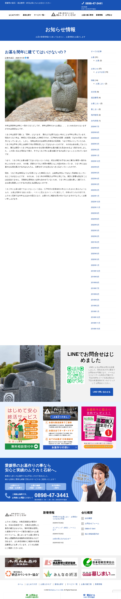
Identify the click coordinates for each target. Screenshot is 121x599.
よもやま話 (100, 72)
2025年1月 (95, 155)
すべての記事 (96, 51)
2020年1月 (95, 265)
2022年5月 (95, 224)
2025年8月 (95, 138)
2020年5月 (95, 253)
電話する (91, 595)
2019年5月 (95, 299)
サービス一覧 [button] (39, 15)
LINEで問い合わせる (101, 391)
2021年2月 (95, 242)
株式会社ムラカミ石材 (56, 590)
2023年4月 (95, 178)
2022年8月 (95, 219)
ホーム (20, 584)
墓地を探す (27, 15)
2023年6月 (95, 167)
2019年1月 (95, 311)
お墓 (93, 57)
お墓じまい (100, 83)
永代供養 (94, 120)
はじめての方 (31, 584)
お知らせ (94, 68)
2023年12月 (95, 161)
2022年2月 (95, 236)
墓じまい (94, 109)
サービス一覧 (72, 584)
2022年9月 (95, 213)
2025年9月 (95, 132)
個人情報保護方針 (92, 534)
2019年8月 (95, 282)
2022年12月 (95, 201)
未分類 (93, 91)
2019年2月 (95, 305)
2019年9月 (95, 276)
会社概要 (88, 518)
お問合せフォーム (92, 523)
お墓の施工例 (86, 584)
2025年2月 (95, 149)
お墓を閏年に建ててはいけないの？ (36, 52)
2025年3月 (95, 143)
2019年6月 (95, 294)
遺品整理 (94, 97)
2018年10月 (95, 328)
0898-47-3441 (94, 3)
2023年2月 (95, 190)
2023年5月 (95, 172)
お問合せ (109, 15)
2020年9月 (95, 248)
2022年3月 (95, 230)
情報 (93, 80)
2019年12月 (95, 271)
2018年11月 (95, 323)
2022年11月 (95, 207)
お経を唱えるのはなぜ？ (62, 539)
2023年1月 (95, 195)
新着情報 (99, 15)
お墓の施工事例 (87, 15)
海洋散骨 (94, 115)
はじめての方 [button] (14, 15)
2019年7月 (95, 288)
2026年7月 (95, 126)
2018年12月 (95, 317)
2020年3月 (95, 259)
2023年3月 (95, 184)
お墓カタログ (46, 584)
